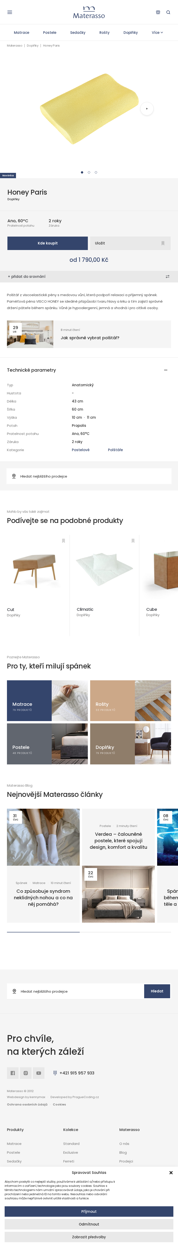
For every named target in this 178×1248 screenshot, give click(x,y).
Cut (10, 609)
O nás (124, 1143)
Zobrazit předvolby (89, 1237)
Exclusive (70, 1152)
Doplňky (131, 32)
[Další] (147, 108)
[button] (171, 1172)
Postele (49, 32)
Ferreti (68, 1161)
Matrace (21, 32)
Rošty (104, 32)
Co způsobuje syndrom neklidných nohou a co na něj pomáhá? (43, 897)
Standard (71, 1143)
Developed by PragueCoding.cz (75, 1097)
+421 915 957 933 (76, 1073)
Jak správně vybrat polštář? (90, 338)
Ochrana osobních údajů (27, 1104)
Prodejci (126, 1161)
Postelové (80, 449)
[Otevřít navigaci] (10, 12)
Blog (123, 1152)
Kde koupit (48, 243)
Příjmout (89, 1211)
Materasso (14, 46)
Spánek (21, 883)
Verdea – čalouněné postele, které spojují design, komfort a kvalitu (118, 840)
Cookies (59, 1104)
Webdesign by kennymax (26, 1097)
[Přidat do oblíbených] (63, 540)
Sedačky (78, 32)
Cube (151, 609)
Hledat (157, 991)
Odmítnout (89, 1224)
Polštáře (115, 449)
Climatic (85, 609)
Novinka (8, 175)
